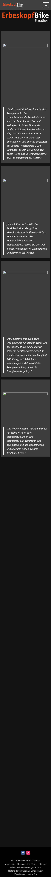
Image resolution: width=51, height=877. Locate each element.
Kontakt (42, 864)
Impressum (10, 864)
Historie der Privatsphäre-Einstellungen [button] (25, 871)
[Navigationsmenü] (46, 4)
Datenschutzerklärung (27, 864)
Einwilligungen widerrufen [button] (25, 874)
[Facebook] (23, 853)
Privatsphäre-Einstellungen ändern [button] (25, 867)
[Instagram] (28, 853)
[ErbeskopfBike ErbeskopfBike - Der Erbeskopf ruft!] (12, 5)
